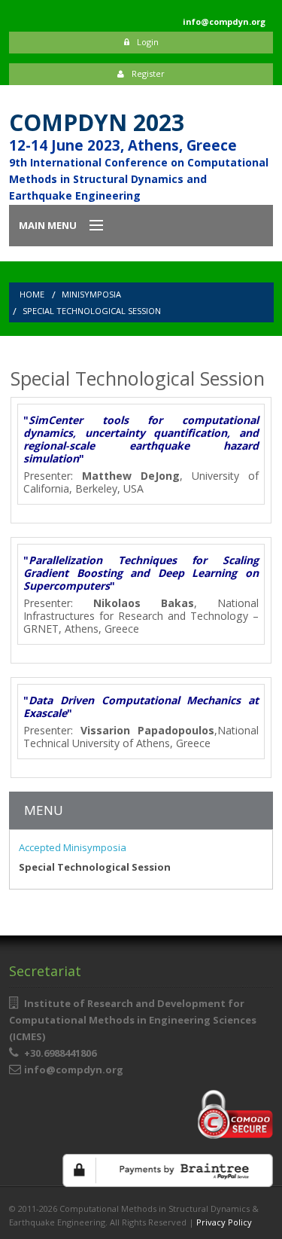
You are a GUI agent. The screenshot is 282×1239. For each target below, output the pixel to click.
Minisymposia (91, 294)
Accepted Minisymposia (72, 847)
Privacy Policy (224, 1222)
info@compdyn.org (73, 1069)
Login (148, 41)
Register (148, 73)
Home (32, 294)
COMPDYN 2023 (96, 122)
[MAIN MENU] (89, 226)
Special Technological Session (92, 310)
